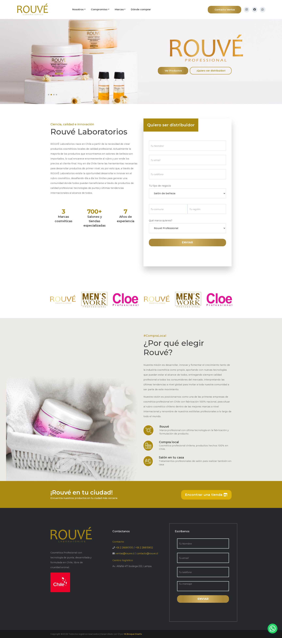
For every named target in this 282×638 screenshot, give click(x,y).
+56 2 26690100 (124, 547)
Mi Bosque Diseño (133, 634)
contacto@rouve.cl (147, 553)
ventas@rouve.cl (124, 553)
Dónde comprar (141, 9)
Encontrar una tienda (204, 495)
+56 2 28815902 (144, 547)
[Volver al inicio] (32, 9)
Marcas (119, 9)
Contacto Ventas (225, 9)
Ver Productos (173, 70)
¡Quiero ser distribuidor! (211, 70)
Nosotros (78, 9)
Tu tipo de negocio (160, 185)
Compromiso (99, 9)
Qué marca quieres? (160, 220)
